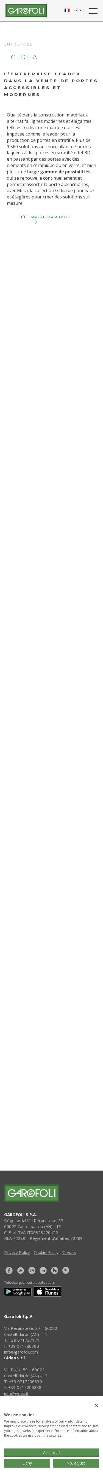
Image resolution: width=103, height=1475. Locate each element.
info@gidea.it (16, 1393)
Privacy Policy (17, 1252)
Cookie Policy (46, 1252)
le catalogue (56, 1130)
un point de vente (56, 1109)
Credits (69, 1252)
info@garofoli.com (21, 1352)
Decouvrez (22, 404)
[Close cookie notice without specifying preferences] (96, 1406)
